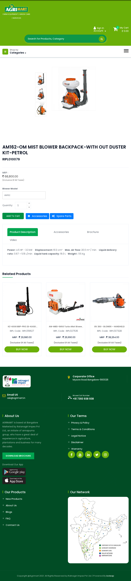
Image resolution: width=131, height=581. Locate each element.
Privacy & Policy (80, 422)
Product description (22, 232)
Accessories (39, 216)
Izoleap (110, 575)
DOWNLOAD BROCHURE (18, 455)
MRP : (15, 337)
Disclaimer (77, 442)
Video (13, 240)
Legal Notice (78, 435)
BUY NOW (22, 349)
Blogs (9, 512)
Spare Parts (63, 216)
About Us (11, 505)
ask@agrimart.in (16, 398)
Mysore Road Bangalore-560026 (90, 378)
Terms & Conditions (83, 429)
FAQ (8, 518)
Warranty (76, 448)
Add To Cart (13, 216)
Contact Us (12, 525)
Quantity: (7, 205)
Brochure (93, 232)
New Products (14, 499)
